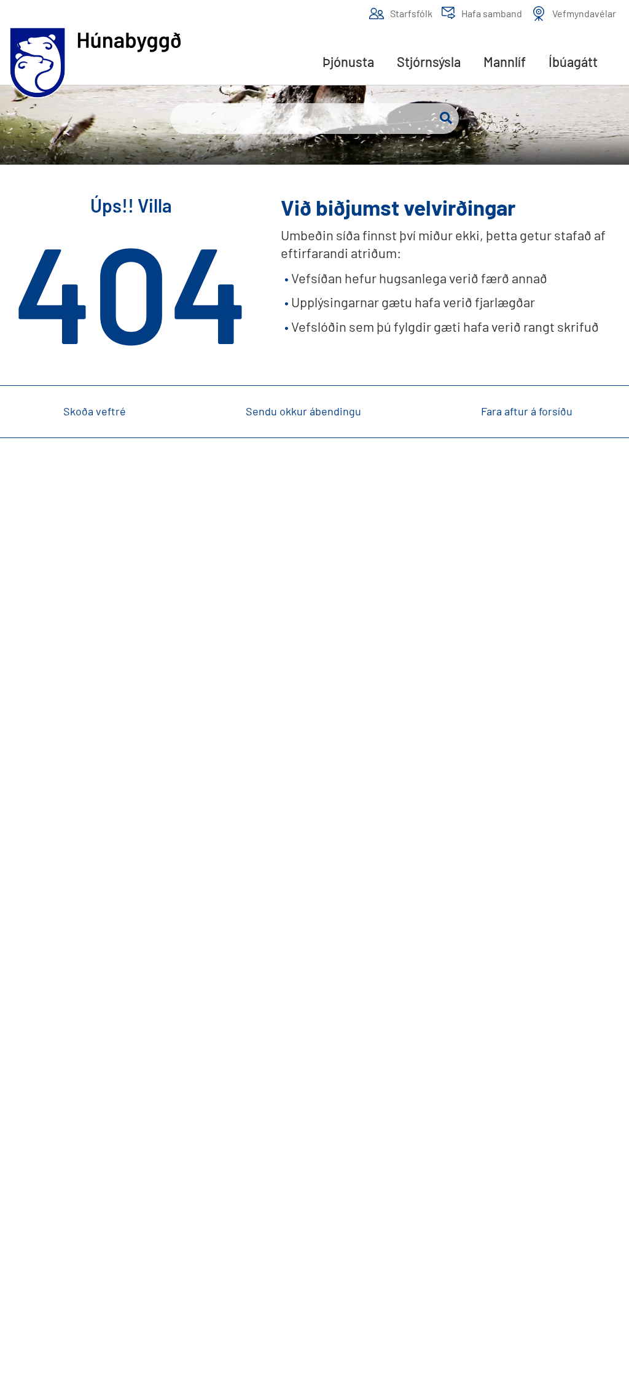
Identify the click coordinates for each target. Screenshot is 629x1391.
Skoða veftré (94, 411)
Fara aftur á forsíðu (526, 411)
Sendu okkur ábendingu (303, 411)
